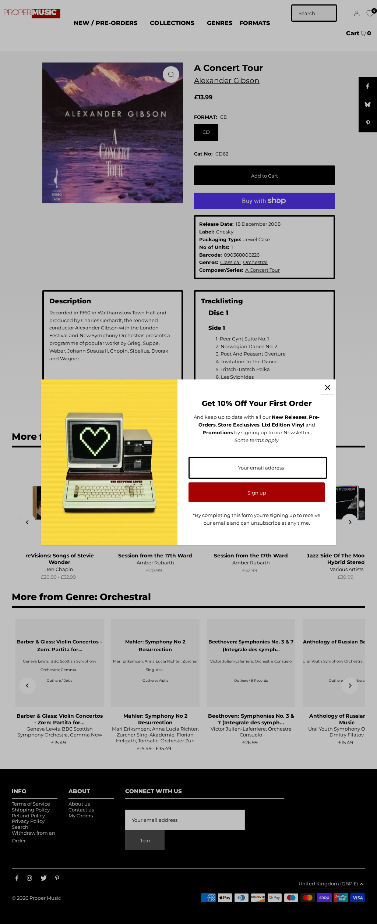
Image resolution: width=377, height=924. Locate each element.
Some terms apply (257, 440)
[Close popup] (327, 387)
